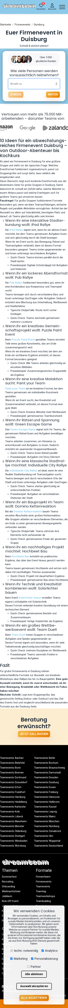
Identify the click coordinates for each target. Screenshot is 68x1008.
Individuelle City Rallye (23, 470)
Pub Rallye (15, 282)
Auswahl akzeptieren (34, 986)
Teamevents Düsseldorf (13, 782)
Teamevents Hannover (47, 796)
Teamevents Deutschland (48, 845)
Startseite (5, 24)
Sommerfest (9, 876)
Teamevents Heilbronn (47, 801)
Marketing (21, 958)
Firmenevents (22, 24)
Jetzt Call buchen (34, 734)
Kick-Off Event (10, 901)
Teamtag (41, 891)
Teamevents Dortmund (13, 777)
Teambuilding (43, 901)
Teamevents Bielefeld (12, 762)
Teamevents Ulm (43, 836)
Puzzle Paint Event (23, 339)
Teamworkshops (45, 896)
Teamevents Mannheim (13, 821)
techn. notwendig (26, 950)
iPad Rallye (16, 229)
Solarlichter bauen (30, 597)
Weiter (53, 94)
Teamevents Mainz (45, 816)
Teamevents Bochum (46, 762)
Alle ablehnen (34, 974)
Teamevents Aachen (12, 757)
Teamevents (43, 886)
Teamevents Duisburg (46, 782)
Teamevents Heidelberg (13, 801)
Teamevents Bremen (12, 772)
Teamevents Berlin (44, 757)
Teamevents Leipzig (45, 811)
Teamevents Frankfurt (12, 792)
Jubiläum (7, 896)
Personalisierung (46, 958)
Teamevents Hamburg (12, 796)
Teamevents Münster (12, 826)
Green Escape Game (23, 429)
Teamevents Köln (10, 811)
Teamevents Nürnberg (46, 826)
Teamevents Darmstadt (47, 772)
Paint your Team (15, 388)
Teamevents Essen (45, 787)
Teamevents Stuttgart (12, 836)
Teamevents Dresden (46, 777)
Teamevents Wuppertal (47, 840)
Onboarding (8, 886)
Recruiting (7, 881)
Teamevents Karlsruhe (13, 806)
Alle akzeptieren (34, 997)
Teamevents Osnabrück (47, 831)
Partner (36, 966)
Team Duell (18, 634)
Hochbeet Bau (20, 556)
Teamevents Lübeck (11, 816)
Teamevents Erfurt (10, 787)
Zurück (15, 94)
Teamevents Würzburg (13, 845)
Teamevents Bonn (10, 767)
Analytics (51, 950)
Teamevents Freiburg (46, 792)
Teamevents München (46, 821)
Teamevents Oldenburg (13, 831)
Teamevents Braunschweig (49, 767)
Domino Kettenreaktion (28, 511)
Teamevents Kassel (45, 806)
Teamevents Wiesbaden (13, 840)
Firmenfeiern (43, 876)
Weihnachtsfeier (11, 891)
